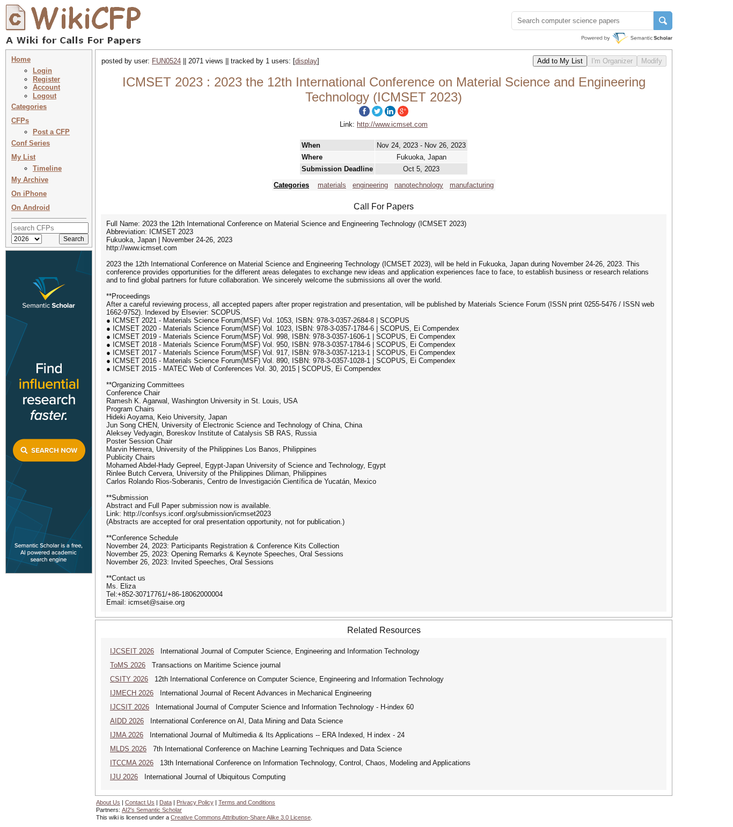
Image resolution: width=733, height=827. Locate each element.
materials (332, 185)
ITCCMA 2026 (131, 763)
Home (21, 59)
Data (165, 802)
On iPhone (29, 194)
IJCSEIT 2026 (132, 651)
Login (42, 71)
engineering (370, 185)
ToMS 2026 (127, 665)
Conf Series (30, 143)
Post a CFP (51, 132)
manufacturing (472, 185)
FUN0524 (166, 61)
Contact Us (140, 802)
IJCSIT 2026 (129, 707)
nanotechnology (418, 185)
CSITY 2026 (129, 679)
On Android (30, 208)
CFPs (20, 121)
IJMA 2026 (126, 735)
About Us (108, 802)
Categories (29, 107)
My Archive (29, 180)
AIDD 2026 (127, 721)
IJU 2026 (124, 777)
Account (46, 87)
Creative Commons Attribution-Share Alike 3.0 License (241, 817)
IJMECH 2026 (131, 693)
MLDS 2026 (128, 749)
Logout (44, 96)
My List (23, 157)
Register (46, 79)
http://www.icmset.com (392, 124)
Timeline (47, 168)
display (306, 61)
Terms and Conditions (246, 802)
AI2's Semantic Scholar (152, 810)
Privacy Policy (195, 802)
